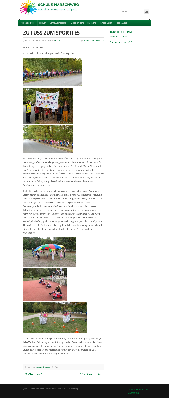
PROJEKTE (91, 23)
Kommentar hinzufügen (94, 41)
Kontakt (42, 23)
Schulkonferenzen (118, 37)
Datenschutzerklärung (138, 389)
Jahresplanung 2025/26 (121, 42)
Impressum (133, 393)
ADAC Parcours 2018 (33, 374)
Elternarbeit (106, 23)
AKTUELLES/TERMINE (58, 23)
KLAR (57, 41)
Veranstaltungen (43, 367)
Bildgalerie (122, 23)
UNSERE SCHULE (27, 23)
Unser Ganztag (77, 23)
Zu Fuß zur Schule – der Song (89, 374)
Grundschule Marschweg (67, 8)
